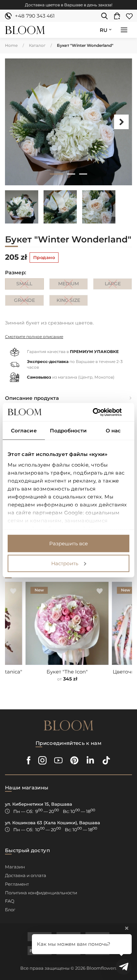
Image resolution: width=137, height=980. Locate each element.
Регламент (17, 884)
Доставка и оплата (25, 875)
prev (15, 122)
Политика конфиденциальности (41, 892)
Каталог (37, 45)
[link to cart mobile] (119, 16)
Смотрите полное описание (34, 336)
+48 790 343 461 (35, 16)
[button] (124, 31)
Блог (10, 909)
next (121, 122)
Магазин (15, 866)
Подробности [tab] (68, 430)
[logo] (25, 30)
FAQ (9, 901)
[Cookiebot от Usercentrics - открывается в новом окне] (100, 412)
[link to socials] (29, 760)
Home (11, 45)
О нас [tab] (113, 430)
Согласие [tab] (24, 430)
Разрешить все (68, 543)
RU (103, 30)
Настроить (64, 563)
